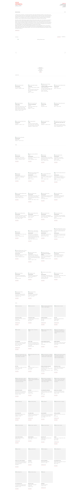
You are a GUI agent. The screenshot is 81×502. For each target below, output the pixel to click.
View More (17, 324)
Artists (64, 3)
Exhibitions (63, 4)
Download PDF (17, 322)
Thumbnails (63, 36)
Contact (64, 6)
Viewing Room (63, 5)
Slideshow (59, 36)
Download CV (17, 30)
